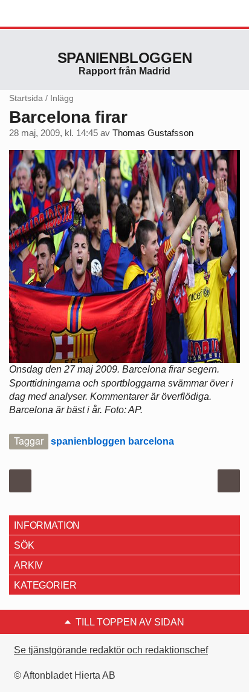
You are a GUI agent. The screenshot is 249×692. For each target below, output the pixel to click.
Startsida (26, 98)
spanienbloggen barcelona (112, 441)
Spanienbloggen (124, 58)
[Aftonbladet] (54, 14)
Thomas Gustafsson (152, 133)
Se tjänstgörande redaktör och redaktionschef (111, 650)
